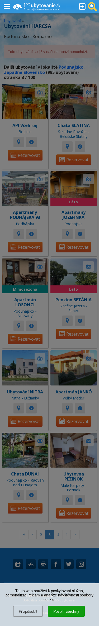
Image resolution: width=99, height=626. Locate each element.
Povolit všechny (66, 611)
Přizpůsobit (28, 611)
